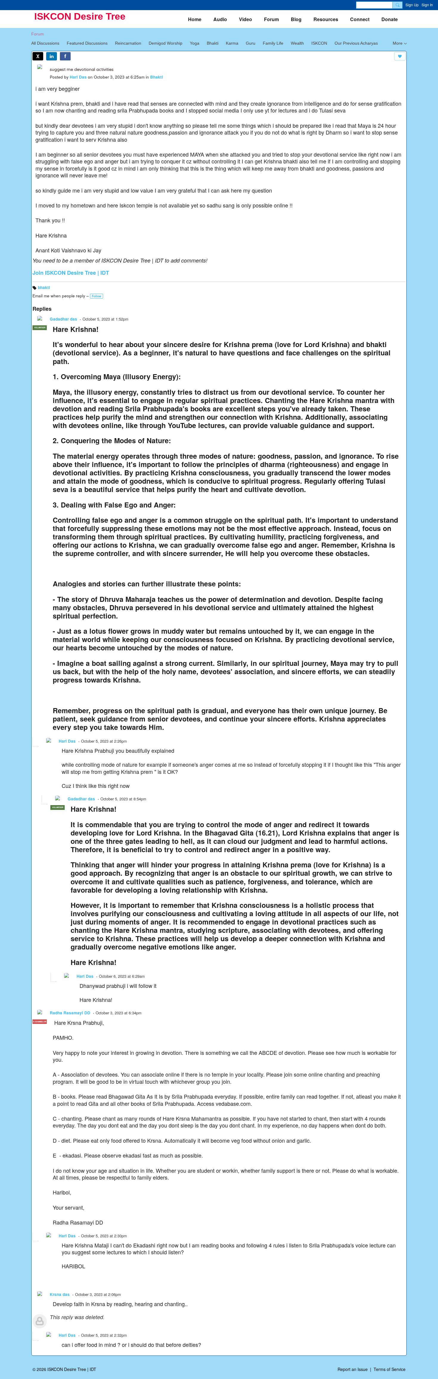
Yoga (194, 43)
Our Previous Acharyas (356, 43)
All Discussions (45, 43)
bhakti (44, 287)
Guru (250, 43)
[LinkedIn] (51, 56)
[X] (37, 56)
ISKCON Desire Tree (79, 16)
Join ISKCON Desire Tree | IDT (70, 273)
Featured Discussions (87, 43)
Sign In (427, 4)
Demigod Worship (165, 43)
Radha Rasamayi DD (70, 1013)
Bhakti (212, 43)
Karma (232, 43)
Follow (96, 296)
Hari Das (78, 77)
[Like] (400, 56)
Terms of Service (390, 1369)
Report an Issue (353, 1369)
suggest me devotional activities (82, 69)
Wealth (297, 43)
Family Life (273, 43)
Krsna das (60, 1294)
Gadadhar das (63, 319)
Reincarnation (128, 43)
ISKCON (319, 43)
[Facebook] (65, 56)
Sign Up (412, 4)
